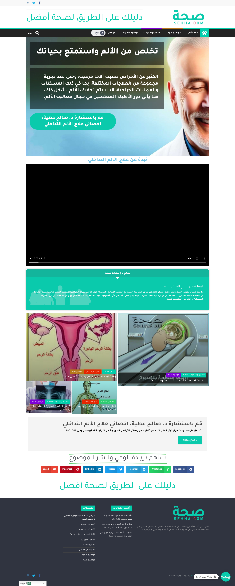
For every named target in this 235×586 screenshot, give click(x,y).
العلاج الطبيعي (88, 540)
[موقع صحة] (204, 33)
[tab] (117, 273)
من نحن (111, 33)
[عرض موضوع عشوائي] (29, 33)
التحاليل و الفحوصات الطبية (194, 375)
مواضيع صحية (153, 33)
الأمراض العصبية (107, 402)
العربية (23, 583)
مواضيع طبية (174, 33)
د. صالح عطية (190, 440)
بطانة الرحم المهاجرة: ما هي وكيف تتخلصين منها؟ (89, 377)
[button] (183, 469)
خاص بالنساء (109, 372)
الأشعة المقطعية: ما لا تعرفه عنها (177, 381)
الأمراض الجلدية (88, 524)
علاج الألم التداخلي (93, 372)
